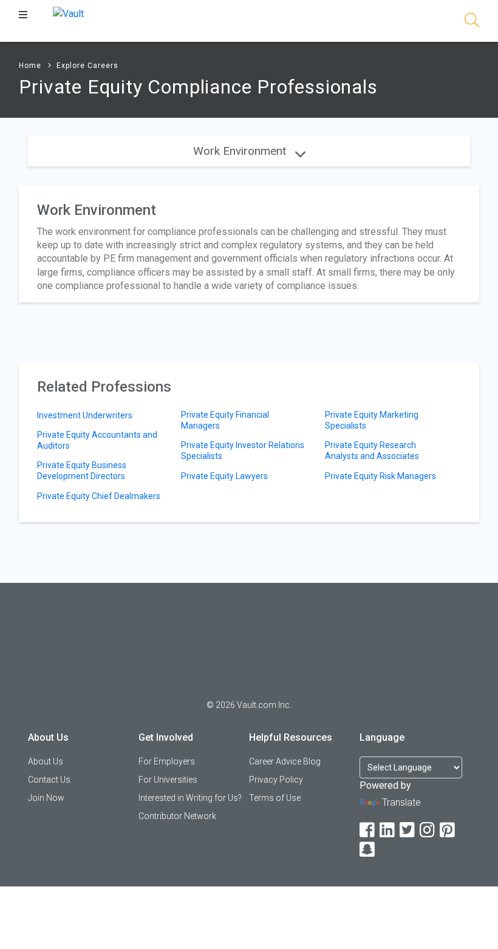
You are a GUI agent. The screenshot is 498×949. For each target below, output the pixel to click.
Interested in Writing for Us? (190, 798)
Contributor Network (177, 816)
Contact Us (49, 779)
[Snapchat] (368, 849)
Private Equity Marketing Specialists (371, 420)
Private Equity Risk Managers (380, 476)
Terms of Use (275, 798)
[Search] (472, 22)
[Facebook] (368, 830)
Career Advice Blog (285, 761)
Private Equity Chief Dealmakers (98, 496)
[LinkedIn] (388, 830)
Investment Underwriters (84, 415)
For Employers (166, 761)
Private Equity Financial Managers (225, 420)
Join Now (46, 798)
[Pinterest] (448, 830)
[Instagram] (428, 830)
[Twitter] (408, 830)
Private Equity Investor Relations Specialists (242, 450)
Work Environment (241, 151)
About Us (45, 761)
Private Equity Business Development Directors (81, 470)
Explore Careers (87, 65)
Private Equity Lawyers (224, 476)
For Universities (167, 779)
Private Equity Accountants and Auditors (97, 440)
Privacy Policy (276, 779)
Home (30, 65)
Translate (401, 802)
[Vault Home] (68, 13)
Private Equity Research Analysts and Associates (372, 450)
